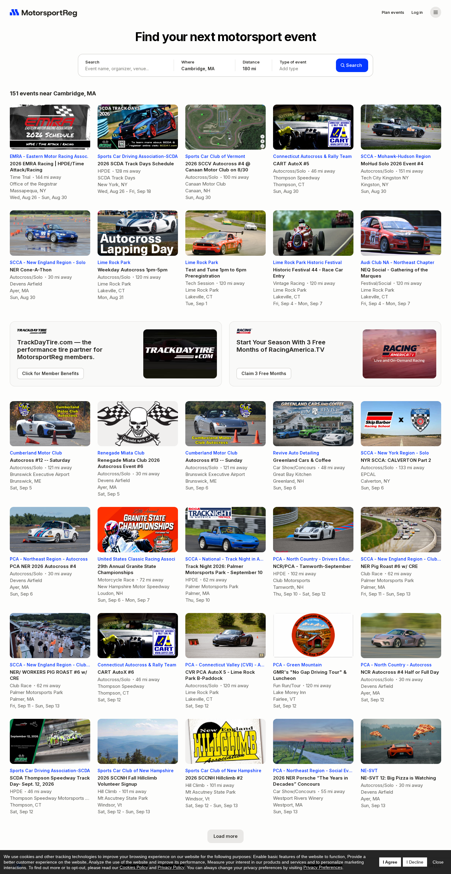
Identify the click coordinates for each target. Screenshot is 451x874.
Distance (251, 65)
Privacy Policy (171, 867)
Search (92, 61)
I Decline (415, 862)
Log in (417, 12)
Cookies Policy (134, 867)
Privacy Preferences (322, 867)
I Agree (390, 862)
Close (438, 862)
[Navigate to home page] (43, 12)
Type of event (292, 65)
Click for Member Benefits (50, 373)
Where (187, 61)
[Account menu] (435, 12)
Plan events (393, 12)
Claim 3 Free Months (263, 373)
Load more (225, 836)
